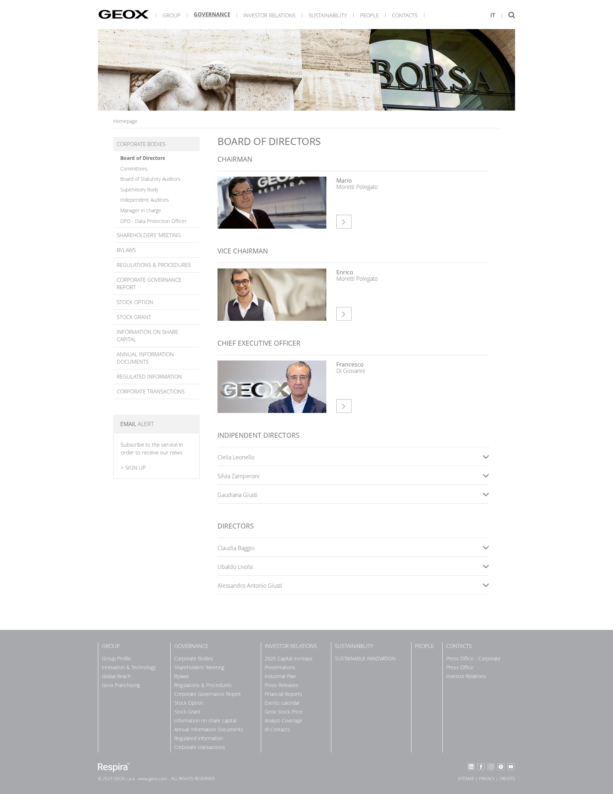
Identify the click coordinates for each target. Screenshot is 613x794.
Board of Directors (142, 158)
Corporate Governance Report (149, 283)
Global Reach (116, 676)
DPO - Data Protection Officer (153, 221)
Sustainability (328, 15)
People (369, 15)
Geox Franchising (121, 685)
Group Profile (116, 658)
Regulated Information (149, 376)
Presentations (280, 667)
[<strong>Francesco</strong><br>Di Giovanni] (271, 386)
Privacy (487, 779)
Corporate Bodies (141, 143)
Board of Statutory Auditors (150, 178)
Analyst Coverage (283, 720)
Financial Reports (283, 693)
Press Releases (281, 685)
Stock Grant (134, 316)
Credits (507, 779)
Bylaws (126, 249)
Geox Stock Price (284, 711)
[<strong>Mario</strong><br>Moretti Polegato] (271, 203)
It (492, 14)
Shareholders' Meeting (149, 235)
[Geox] (123, 14)
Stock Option (135, 302)
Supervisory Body (139, 189)
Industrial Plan (280, 676)
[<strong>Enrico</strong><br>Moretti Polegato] (271, 294)
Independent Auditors (144, 199)
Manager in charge (140, 210)
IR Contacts (277, 729)
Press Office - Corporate (473, 658)
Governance (212, 14)
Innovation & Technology (129, 667)
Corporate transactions (150, 391)
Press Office (460, 667)
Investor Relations (269, 15)
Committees (134, 168)
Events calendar (282, 702)
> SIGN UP (133, 467)
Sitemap (466, 779)
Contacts (405, 15)
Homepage (125, 121)
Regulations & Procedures (154, 264)
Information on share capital (147, 335)
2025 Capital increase (289, 658)
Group (171, 15)
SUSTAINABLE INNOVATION (365, 658)
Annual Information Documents (145, 358)
